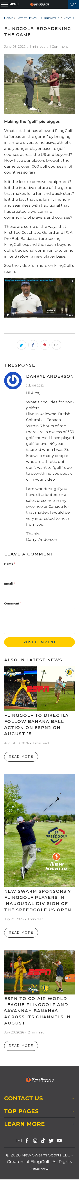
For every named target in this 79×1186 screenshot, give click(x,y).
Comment (13, 603)
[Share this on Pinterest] (45, 345)
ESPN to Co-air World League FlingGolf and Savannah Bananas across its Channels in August (37, 1011)
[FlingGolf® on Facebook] (27, 1141)
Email (9, 583)
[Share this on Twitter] (21, 345)
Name (9, 563)
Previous (51, 18)
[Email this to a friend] (56, 345)
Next (67, 18)
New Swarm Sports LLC (46, 1155)
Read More (21, 757)
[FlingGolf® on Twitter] (51, 1141)
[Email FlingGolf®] (19, 1141)
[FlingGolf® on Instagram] (35, 1141)
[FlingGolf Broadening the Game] (39, 298)
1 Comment (59, 47)
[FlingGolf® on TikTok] (43, 1141)
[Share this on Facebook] (33, 345)
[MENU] (2, 4)
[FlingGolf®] (39, 4)
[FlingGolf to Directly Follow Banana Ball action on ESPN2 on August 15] (39, 688)
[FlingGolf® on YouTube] (59, 1141)
